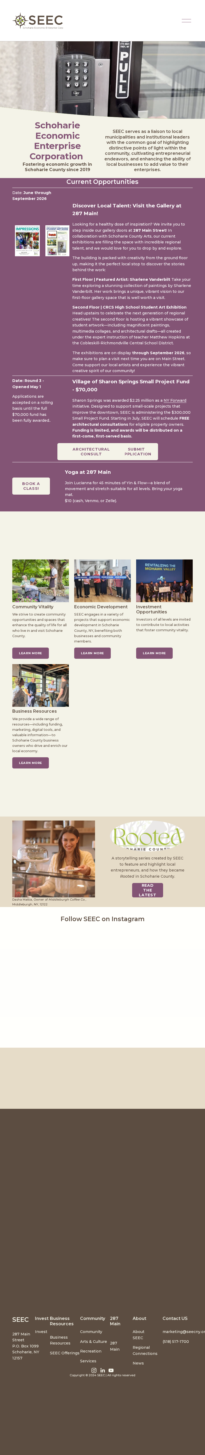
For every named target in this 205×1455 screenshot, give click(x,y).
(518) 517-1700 (176, 1341)
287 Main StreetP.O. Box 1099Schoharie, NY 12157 (25, 1346)
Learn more (30, 653)
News (138, 1363)
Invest (41, 1331)
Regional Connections (145, 1350)
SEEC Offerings (65, 1353)
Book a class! (31, 486)
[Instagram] (94, 1370)
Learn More (92, 653)
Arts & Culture (93, 1341)
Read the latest (147, 890)
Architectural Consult (91, 451)
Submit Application (136, 451)
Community (91, 1331)
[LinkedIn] (102, 1370)
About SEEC (138, 1334)
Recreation (90, 1351)
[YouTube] (111, 1370)
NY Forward (175, 400)
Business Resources (60, 1340)
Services (88, 1361)
